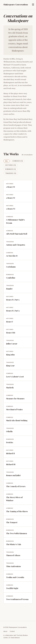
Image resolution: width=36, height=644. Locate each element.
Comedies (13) (17, 161)
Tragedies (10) (10, 173)
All (6, 161)
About (5, 631)
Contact (12, 631)
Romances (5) (10, 169)
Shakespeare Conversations (15, 4)
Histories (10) (10, 165)
